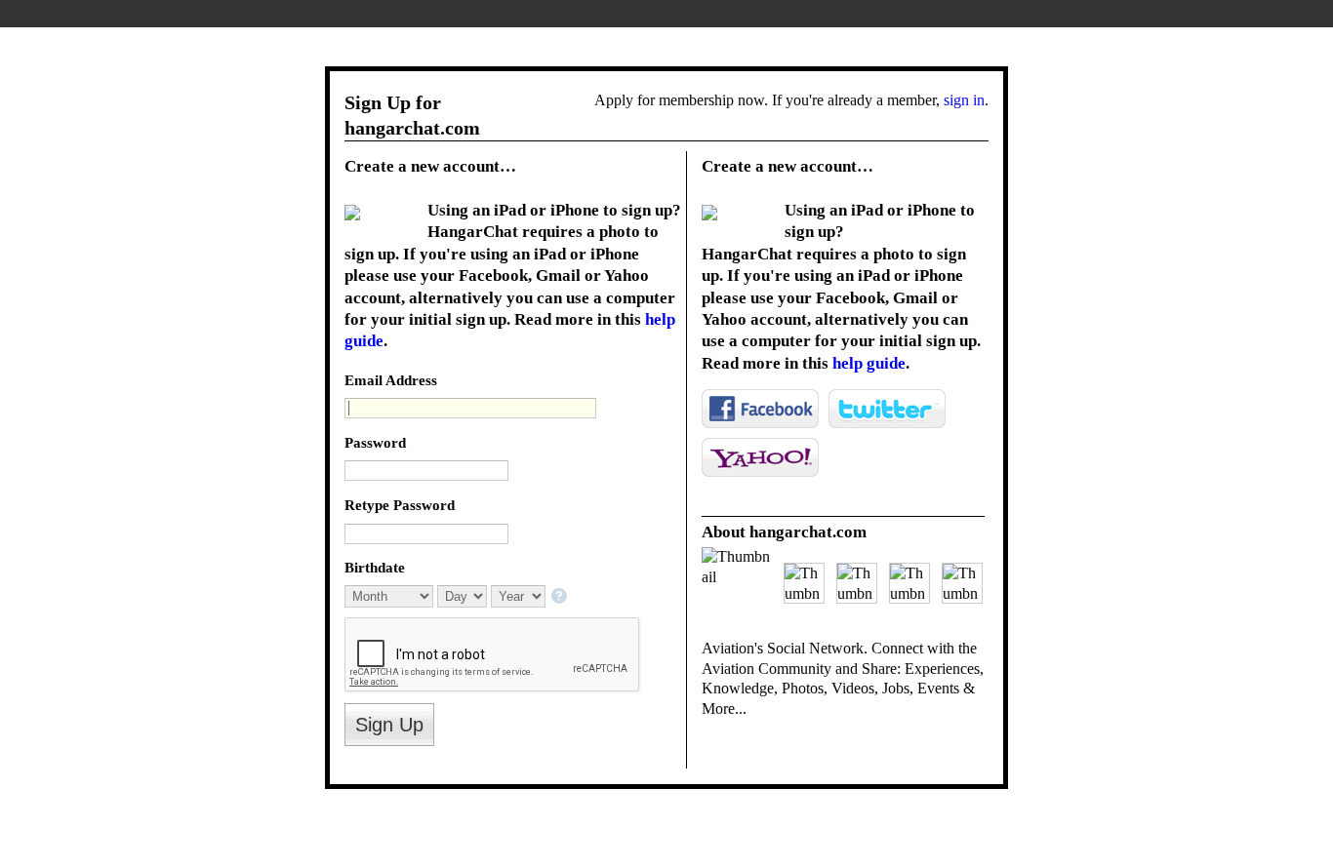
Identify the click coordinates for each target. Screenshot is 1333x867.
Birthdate (374, 567)
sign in (964, 100)
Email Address (390, 380)
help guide (869, 363)
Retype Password (399, 504)
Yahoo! (760, 457)
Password (375, 442)
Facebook (760, 408)
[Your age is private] (560, 597)
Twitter (887, 408)
